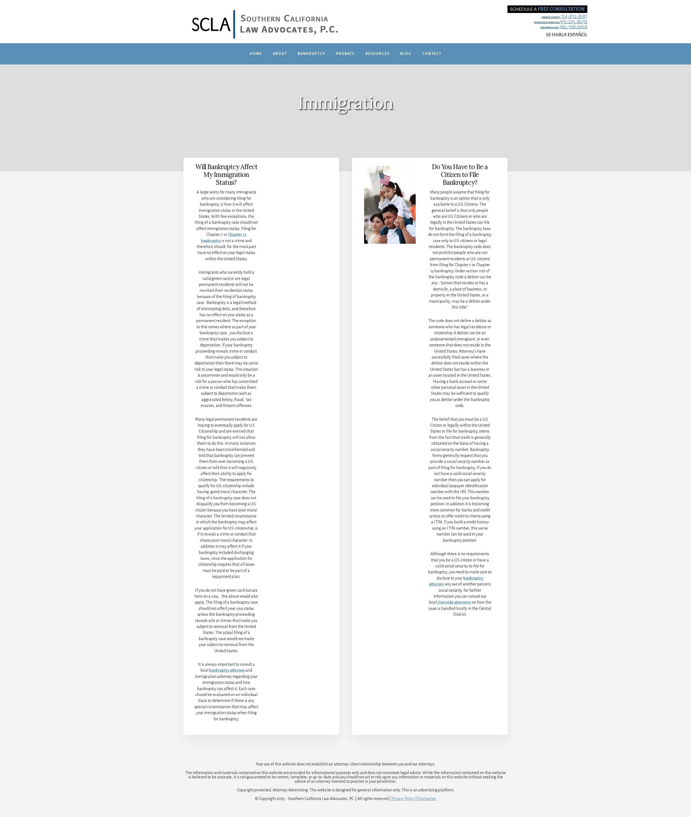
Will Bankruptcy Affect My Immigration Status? (226, 175)
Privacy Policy (403, 798)
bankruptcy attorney (227, 670)
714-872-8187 (564, 16)
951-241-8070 (560, 21)
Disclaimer (427, 798)
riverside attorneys (454, 602)
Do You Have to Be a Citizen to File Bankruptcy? (460, 175)
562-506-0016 (563, 26)
